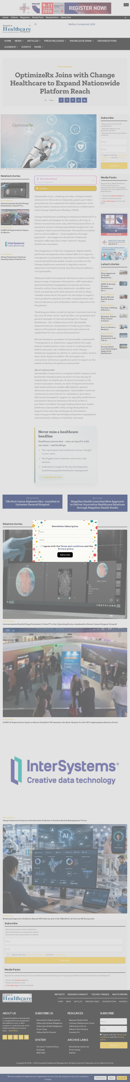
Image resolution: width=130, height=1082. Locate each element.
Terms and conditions (72, 546)
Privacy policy (66, 548)
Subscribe (65, 554)
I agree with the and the (67, 547)
